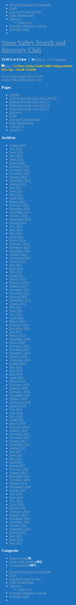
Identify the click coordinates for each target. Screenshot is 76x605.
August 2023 (17, 261)
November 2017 (19, 437)
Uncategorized (18, 565)
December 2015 (19, 518)
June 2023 (16, 268)
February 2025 (19, 205)
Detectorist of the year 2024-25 (29, 109)
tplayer (40, 59)
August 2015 (17, 532)
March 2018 (17, 423)
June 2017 (16, 455)
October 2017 (18, 441)
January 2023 (18, 286)
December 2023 (19, 247)
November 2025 (19, 173)
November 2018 (19, 395)
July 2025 (15, 187)
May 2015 (15, 543)
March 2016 (17, 508)
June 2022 (16, 310)
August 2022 (17, 303)
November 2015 (19, 522)
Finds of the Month (22, 561)
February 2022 (19, 324)
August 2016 (17, 490)
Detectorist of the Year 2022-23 (29, 101)
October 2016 (18, 483)
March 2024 (17, 240)
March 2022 (17, 321)
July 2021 (15, 332)
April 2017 (16, 462)
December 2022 (19, 289)
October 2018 (18, 398)
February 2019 (19, 384)
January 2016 (18, 515)
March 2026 (17, 163)
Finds (13, 8)
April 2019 (16, 377)
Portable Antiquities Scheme (28, 26)
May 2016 (15, 501)
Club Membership (21, 15)
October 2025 (18, 177)
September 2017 (20, 444)
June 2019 (16, 370)
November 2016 (19, 479)
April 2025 (16, 198)
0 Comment (58, 59)
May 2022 (15, 314)
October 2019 (18, 356)
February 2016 (19, 511)
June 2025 (16, 191)
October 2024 (18, 215)
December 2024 (19, 208)
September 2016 (20, 486)
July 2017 (15, 451)
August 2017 (17, 448)
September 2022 (20, 300)
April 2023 (16, 275)
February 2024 (19, 243)
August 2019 (17, 363)
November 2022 (19, 293)
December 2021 (19, 328)
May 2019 (15, 374)
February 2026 (19, 166)
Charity (14, 94)
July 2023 (15, 265)
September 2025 (20, 180)
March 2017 (17, 465)
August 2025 (17, 184)
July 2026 (15, 148)
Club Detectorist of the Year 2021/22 (33, 98)
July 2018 (15, 409)
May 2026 (15, 155)
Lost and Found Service (25, 11)
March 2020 (17, 342)
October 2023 (18, 254)
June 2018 (16, 412)
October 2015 (18, 525)
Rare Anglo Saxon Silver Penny (22, 76)
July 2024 (15, 226)
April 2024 (16, 236)
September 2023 (20, 258)
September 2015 (20, 529)
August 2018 (17, 405)
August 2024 (17, 222)
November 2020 (19, 339)
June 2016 (16, 497)
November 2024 (19, 212)
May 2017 (15, 458)
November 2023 (19, 251)
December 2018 (19, 391)
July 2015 (15, 536)
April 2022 (16, 317)
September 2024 (20, 219)
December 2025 (19, 170)
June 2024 (16, 229)
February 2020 (19, 346)
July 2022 (15, 307)
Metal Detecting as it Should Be (30, 4)
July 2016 (15, 493)
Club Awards (18, 558)
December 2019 (19, 349)
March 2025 (17, 201)
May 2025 (15, 194)
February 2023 (19, 282)
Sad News (15, 112)
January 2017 (18, 472)
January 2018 (18, 430)
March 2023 (17, 279)
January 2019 (18, 388)
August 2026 (17, 145)
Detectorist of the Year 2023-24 (29, 105)
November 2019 (19, 353)
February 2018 (19, 427)
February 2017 (19, 469)
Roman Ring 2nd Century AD (22, 79)
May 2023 (15, 272)
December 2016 (19, 476)
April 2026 (16, 159)
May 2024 (15, 233)
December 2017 (19, 434)
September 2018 (20, 402)
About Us (15, 19)
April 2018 (16, 420)
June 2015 (16, 539)
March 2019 (17, 381)
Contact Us (24, 22)
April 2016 (16, 504)
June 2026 (16, 152)
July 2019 (15, 367)
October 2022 (18, 296)
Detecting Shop (19, 29)
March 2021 (17, 335)
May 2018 (15, 416)
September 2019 (20, 360)
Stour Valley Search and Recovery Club (33, 46)
